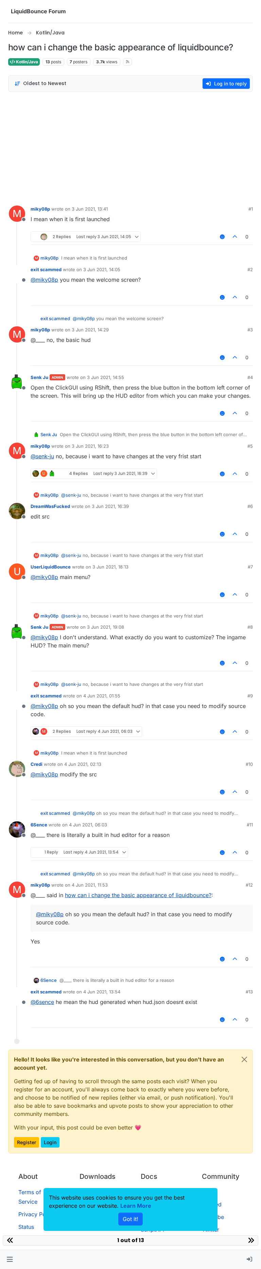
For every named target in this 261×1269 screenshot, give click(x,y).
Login (50, 1142)
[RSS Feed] (127, 62)
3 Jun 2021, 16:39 (110, 506)
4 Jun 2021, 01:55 (101, 695)
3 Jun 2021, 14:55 (105, 377)
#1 (250, 209)
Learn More (135, 1205)
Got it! (130, 1219)
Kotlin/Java (26, 61)
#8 (250, 627)
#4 (250, 377)
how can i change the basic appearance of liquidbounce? (138, 895)
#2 (250, 269)
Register (26, 1142)
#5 (250, 446)
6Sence (39, 824)
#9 (250, 695)
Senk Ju (39, 377)
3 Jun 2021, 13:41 (90, 209)
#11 (250, 824)
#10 (249, 764)
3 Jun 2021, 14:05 (101, 269)
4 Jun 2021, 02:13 (82, 764)
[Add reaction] (222, 236)
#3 (250, 329)
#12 (249, 885)
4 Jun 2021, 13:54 (101, 991)
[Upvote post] (235, 236)
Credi (36, 764)
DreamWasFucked (50, 506)
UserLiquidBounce (51, 567)
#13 (249, 991)
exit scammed (46, 269)
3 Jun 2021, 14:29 (90, 329)
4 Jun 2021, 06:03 (88, 824)
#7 (250, 567)
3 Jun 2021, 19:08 (105, 627)
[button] (10, 1259)
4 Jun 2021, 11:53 (90, 885)
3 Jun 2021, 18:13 (110, 567)
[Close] (244, 1059)
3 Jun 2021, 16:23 (90, 446)
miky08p (40, 209)
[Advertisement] (130, 147)
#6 (250, 506)
